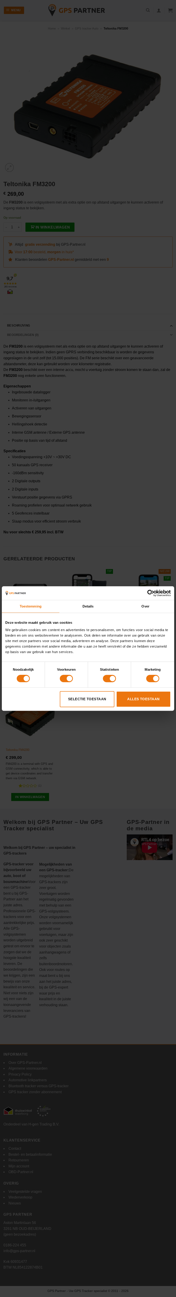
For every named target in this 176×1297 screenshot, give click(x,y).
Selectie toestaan (87, 699)
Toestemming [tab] (30, 606)
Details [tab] (88, 606)
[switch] (66, 678)
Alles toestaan (143, 699)
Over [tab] (145, 606)
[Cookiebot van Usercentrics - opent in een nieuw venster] (151, 593)
